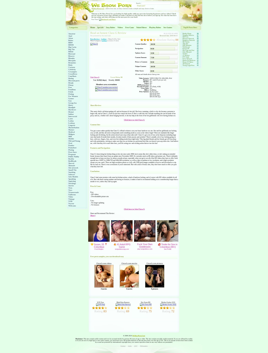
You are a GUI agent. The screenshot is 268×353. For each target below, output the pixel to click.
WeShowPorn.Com (97, 8)
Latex (70, 119)
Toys (70, 190)
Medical (71, 132)
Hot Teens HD (145, 302)
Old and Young (74, 141)
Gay (70, 101)
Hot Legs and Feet (188, 50)
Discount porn (73, 81)
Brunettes (72, 63)
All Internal (186, 64)
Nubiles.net (186, 47)
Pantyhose (72, 148)
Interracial (72, 116)
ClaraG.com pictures (154, 263)
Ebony (71, 85)
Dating (71, 78)
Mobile (71, 139)
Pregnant (72, 154)
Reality (71, 159)
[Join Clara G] (94, 44)
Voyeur (71, 203)
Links (130, 346)
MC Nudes (186, 42)
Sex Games (167, 27)
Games (71, 98)
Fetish (70, 92)
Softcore (71, 174)
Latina (71, 121)
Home (92, 27)
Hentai (71, 112)
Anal (70, 36)
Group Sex (72, 103)
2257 (135, 346)
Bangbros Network (189, 40)
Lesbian (71, 123)
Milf (70, 136)
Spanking (72, 179)
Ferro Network (187, 58)
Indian (71, 114)
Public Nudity (73, 157)
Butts (70, 65)
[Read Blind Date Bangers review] (123, 304)
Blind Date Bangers (123, 302)
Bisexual (71, 54)
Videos (120, 27)
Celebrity (72, 69)
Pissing (71, 150)
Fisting (71, 94)
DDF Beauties (187, 45)
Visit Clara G (94, 77)
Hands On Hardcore (189, 60)
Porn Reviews (95, 39)
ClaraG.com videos (104, 263)
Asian (70, 38)
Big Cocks (72, 47)
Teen (70, 188)
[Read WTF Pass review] (100, 304)
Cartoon (71, 67)
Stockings (72, 183)
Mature (71, 130)
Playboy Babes (155, 27)
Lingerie (71, 125)
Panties (71, 145)
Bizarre (71, 56)
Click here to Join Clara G (134, 209)
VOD (70, 201)
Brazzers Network (188, 38)
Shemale (71, 165)
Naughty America (188, 35)
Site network (73, 168)
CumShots (72, 76)
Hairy (70, 105)
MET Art (185, 37)
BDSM (71, 45)
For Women (73, 96)
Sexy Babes (110, 27)
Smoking (71, 172)
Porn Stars (72, 152)
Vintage (71, 199)
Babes (70, 40)
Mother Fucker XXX (168, 302)
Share (92, 215)
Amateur (71, 34)
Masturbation (73, 128)
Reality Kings (187, 33)
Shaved (71, 163)
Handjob (71, 107)
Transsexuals (73, 192)
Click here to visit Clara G (134, 120)
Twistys (185, 53)
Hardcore (72, 110)
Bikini (70, 52)
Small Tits (72, 170)
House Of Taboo (188, 62)
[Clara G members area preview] (106, 87)
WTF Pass (100, 302)
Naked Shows (141, 27)
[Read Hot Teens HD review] (145, 304)
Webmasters (144, 346)
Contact (123, 346)
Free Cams (129, 27)
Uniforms (72, 195)
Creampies (72, 72)
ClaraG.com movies (129, 263)
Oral (70, 143)
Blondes (71, 58)
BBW (70, 43)
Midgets (71, 134)
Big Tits (71, 49)
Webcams (72, 206)
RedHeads (72, 161)
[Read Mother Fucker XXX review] (168, 304)
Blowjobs (72, 60)
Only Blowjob (187, 52)
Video (70, 197)
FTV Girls (186, 57)
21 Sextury (186, 55)
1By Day (185, 43)
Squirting (72, 181)
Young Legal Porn (188, 65)
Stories (71, 186)
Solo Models (73, 177)
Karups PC (186, 48)
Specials (100, 27)
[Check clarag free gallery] (103, 287)
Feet (70, 87)
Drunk (70, 83)
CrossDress (72, 74)
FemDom (72, 90)
